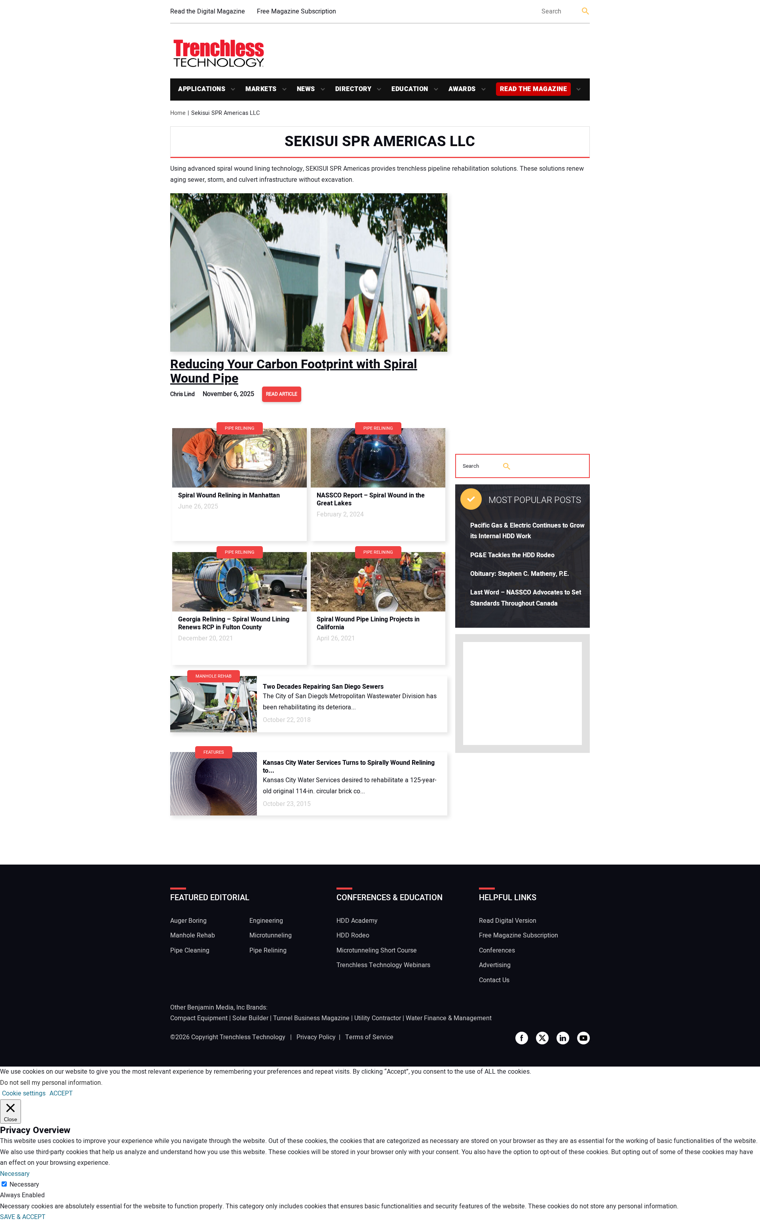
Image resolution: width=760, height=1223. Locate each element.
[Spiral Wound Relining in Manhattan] (239, 458)
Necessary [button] (15, 1174)
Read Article (281, 394)
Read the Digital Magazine (207, 11)
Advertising (495, 965)
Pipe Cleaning (189, 950)
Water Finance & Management (449, 1018)
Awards (462, 89)
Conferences (497, 950)
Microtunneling (270, 935)
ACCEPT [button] (61, 1093)
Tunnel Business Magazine (311, 1018)
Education (409, 89)
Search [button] (586, 12)
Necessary (24, 1184)
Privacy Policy (316, 1037)
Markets (261, 89)
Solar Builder (250, 1018)
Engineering (266, 921)
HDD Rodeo (352, 935)
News (306, 89)
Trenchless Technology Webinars (383, 965)
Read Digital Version (507, 921)
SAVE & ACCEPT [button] (23, 1217)
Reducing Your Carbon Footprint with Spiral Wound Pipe (293, 371)
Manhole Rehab (192, 935)
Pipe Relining (268, 950)
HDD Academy (357, 921)
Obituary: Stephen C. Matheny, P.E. (519, 574)
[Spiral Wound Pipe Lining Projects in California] (378, 582)
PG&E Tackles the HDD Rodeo (512, 555)
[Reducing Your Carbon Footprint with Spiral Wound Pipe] (308, 272)
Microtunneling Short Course (376, 950)
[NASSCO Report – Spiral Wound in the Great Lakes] (378, 458)
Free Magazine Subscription (296, 11)
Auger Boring (188, 921)
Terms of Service (369, 1037)
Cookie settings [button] (24, 1093)
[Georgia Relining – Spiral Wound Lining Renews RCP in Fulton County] (239, 582)
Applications (201, 89)
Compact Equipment (199, 1018)
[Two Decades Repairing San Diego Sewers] (213, 704)
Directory (353, 89)
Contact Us (494, 980)
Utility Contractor (377, 1018)
